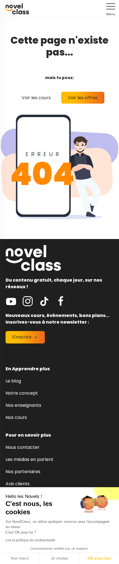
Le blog (13, 381)
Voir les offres (83, 98)
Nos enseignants (23, 405)
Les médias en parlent (29, 459)
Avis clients (18, 484)
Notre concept (22, 393)
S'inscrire (22, 337)
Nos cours (16, 417)
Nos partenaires (23, 471)
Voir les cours (36, 98)
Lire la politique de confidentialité (30, 540)
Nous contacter (23, 447)
